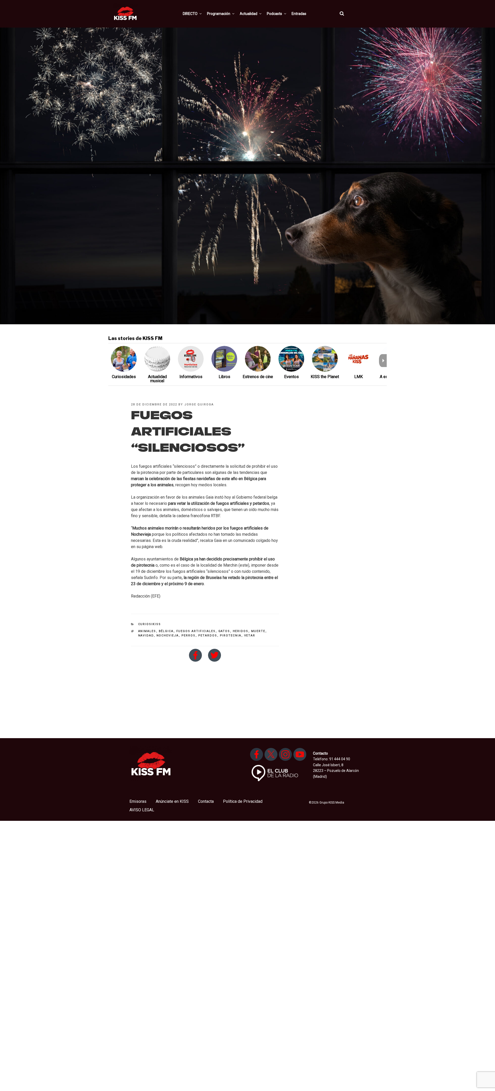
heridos (241, 631)
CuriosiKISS (149, 624)
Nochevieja (167, 635)
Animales (147, 631)
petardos (207, 635)
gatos (224, 631)
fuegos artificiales (196, 631)
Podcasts (274, 14)
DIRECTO (190, 14)
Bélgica (166, 631)
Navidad (146, 635)
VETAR (249, 635)
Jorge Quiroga (199, 404)
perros (189, 635)
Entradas (299, 14)
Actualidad (248, 14)
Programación (218, 14)
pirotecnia (231, 635)
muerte (258, 631)
